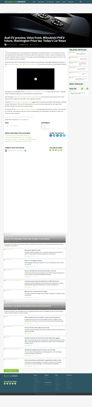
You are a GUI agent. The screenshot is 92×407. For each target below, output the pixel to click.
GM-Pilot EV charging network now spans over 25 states (40, 349)
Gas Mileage (36, 383)
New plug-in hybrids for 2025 (32, 250)
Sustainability (36, 381)
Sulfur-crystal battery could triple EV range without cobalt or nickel (43, 360)
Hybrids (58, 2)
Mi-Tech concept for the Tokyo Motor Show (21, 102)
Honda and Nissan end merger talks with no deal (83, 59)
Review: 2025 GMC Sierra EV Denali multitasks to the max (40, 270)
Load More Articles (11, 371)
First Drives (41, 2)
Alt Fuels (36, 388)
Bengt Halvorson (12, 45)
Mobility (35, 379)
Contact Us (68, 379)
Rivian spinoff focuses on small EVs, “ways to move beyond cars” (42, 317)
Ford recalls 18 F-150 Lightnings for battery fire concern (18, 141)
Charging (35, 377)
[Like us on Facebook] (50, 150)
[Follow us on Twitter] (53, 150)
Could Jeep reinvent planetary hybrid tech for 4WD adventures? (42, 281)
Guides (64, 2)
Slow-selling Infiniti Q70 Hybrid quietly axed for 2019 (17, 135)
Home (6, 12)
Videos (46, 379)
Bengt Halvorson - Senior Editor (15, 150)
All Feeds (57, 377)
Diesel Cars (36, 390)
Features (36, 392)
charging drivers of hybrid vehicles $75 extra (35, 92)
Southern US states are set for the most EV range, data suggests (42, 338)
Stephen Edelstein (28, 345)
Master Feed (58, 379)
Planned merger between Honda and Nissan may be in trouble (83, 63)
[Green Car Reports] (15, 2)
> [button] (87, 89)
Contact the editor (46, 129)
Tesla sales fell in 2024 (84, 74)
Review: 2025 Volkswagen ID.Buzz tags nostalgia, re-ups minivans (27, 238)
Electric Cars (50, 2)
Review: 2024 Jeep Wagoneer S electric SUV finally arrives (82, 69)
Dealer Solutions (48, 385)
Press (67, 381)
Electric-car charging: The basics (33, 260)
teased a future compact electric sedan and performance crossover (23, 64)
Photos (46, 377)
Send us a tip (45, 125)
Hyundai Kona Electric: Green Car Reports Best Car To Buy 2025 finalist (81, 79)
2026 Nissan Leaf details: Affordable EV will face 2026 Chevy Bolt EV (27, 305)
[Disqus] (35, 175)
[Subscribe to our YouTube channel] (59, 150)
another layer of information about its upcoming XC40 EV (26, 97)
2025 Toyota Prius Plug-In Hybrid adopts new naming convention (20, 139)
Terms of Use (69, 383)
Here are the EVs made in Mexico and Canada (37, 327)
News (34, 2)
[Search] (83, 2)
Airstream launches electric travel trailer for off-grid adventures (81, 54)
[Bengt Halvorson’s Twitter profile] (24, 150)
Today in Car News (13, 12)
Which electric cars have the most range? (36, 291)
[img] (50, 135)
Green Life (70, 2)
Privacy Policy (69, 388)
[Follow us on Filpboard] (61, 150)
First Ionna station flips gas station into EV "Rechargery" (18, 137)
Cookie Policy (69, 386)
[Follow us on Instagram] (56, 150)
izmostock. (54, 394)
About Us (68, 377)
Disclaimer (68, 385)
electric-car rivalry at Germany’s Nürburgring (26, 109)
